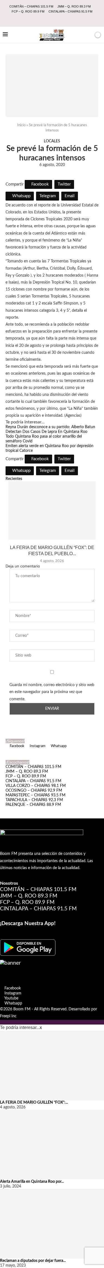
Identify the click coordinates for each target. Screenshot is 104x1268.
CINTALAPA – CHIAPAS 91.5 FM (70, 11)
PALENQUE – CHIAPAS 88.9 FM (33, 805)
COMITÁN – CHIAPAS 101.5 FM (31, 6)
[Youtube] (55, 19)
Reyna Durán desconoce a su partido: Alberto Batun (50, 427)
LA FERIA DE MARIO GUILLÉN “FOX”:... (34, 1102)
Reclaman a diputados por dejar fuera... (33, 1261)
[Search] (88, 35)
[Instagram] (48, 19)
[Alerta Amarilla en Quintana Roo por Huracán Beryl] (52, 1144)
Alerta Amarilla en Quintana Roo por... (32, 1182)
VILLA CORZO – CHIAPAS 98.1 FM (36, 786)
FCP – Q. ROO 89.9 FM (28, 11)
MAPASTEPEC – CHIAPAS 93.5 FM (35, 795)
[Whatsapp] (63, 19)
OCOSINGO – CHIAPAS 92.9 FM (34, 790)
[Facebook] (40, 19)
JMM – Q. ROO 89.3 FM (74, 6)
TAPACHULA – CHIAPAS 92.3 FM (34, 800)
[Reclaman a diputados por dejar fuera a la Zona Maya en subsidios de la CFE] (52, 1224)
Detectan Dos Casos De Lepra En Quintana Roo (46, 432)
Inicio (21, 125)
